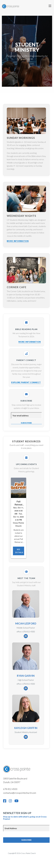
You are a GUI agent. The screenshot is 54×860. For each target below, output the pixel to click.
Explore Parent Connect (26, 382)
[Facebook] (4, 801)
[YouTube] (16, 801)
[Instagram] (10, 801)
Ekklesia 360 (41, 853)
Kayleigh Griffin (25, 727)
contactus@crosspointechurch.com (19, 793)
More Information (18, 241)
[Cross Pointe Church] (10, 6)
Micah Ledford (25, 623)
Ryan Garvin (26, 675)
